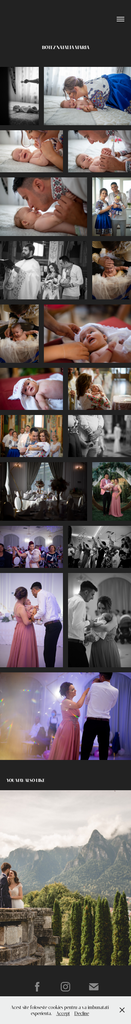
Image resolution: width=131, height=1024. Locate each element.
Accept (63, 1013)
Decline (81, 1013)
